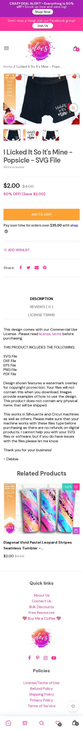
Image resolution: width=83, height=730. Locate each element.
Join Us (42, 26)
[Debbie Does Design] (40, 48)
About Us (42, 595)
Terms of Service (42, 705)
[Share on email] (36, 268)
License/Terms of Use (41, 682)
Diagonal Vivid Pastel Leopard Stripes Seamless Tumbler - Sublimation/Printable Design (37, 545)
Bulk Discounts (41, 606)
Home (7, 66)
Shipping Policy (41, 694)
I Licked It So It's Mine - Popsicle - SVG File (37, 156)
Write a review (13, 167)
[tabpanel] (41, 99)
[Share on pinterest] (44, 268)
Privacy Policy (41, 700)
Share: (8, 267)
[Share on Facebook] (20, 268)
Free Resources (42, 612)
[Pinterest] (37, 658)
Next (74, 525)
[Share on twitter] (28, 268)
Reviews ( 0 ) (41, 306)
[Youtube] (53, 658)
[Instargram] (45, 658)
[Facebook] (29, 658)
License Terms (41, 314)
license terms (50, 333)
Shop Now (42, 12)
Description (41, 298)
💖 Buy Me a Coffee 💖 (41, 618)
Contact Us (41, 601)
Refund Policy (41, 688)
